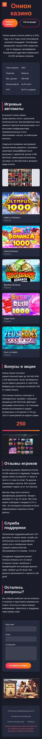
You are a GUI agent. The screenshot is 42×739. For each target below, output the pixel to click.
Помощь (31, 722)
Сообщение (10, 645)
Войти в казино (10, 23)
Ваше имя (10, 624)
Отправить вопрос (18, 665)
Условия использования (21, 716)
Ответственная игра (16, 722)
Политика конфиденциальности (21, 711)
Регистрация (29, 22)
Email (8, 635)
